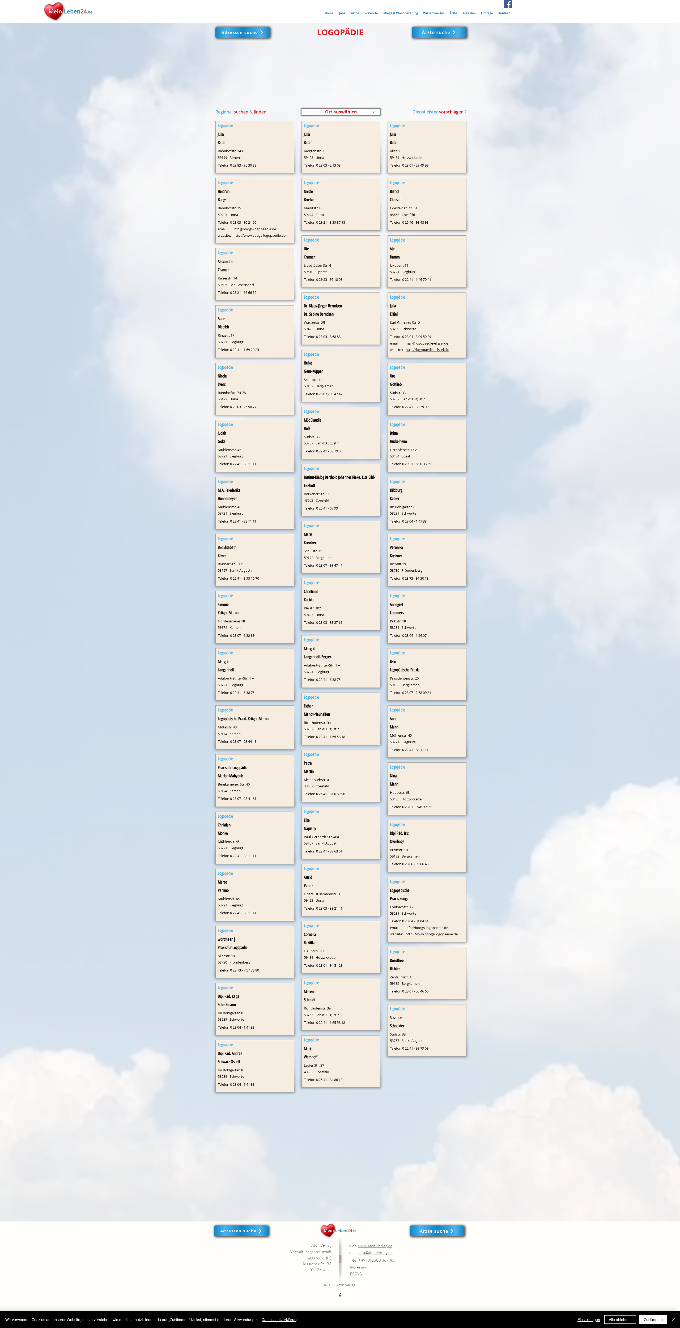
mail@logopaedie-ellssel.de (427, 343)
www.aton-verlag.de (375, 1245)
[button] (355, 13)
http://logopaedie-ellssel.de (427, 349)
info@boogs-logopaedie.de (254, 229)
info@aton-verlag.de (375, 1252)
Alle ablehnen (620, 1319)
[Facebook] (508, 4)
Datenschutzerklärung (280, 1319)
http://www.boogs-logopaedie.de (259, 235)
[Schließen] (673, 1319)
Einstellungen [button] (588, 1319)
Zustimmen (653, 1319)
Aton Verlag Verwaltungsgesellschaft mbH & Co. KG (311, 1252)
